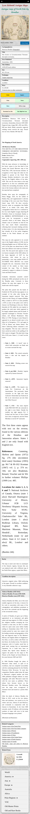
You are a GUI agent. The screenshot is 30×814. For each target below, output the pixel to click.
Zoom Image (25, 43)
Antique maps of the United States (12, 737)
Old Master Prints (11, 806)
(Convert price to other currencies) (12, 90)
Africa (7, 793)
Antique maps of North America (11, 739)
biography (16, 49)
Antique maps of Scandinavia (10, 733)
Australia (8, 789)
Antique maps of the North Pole (11, 726)
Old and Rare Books (12, 811)
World (7, 772)
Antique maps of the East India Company (14, 728)
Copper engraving (7, 77)
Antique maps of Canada (9, 741)
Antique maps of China (9, 735)
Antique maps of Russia (9, 731)
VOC (6, 802)
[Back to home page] (28, 1)
